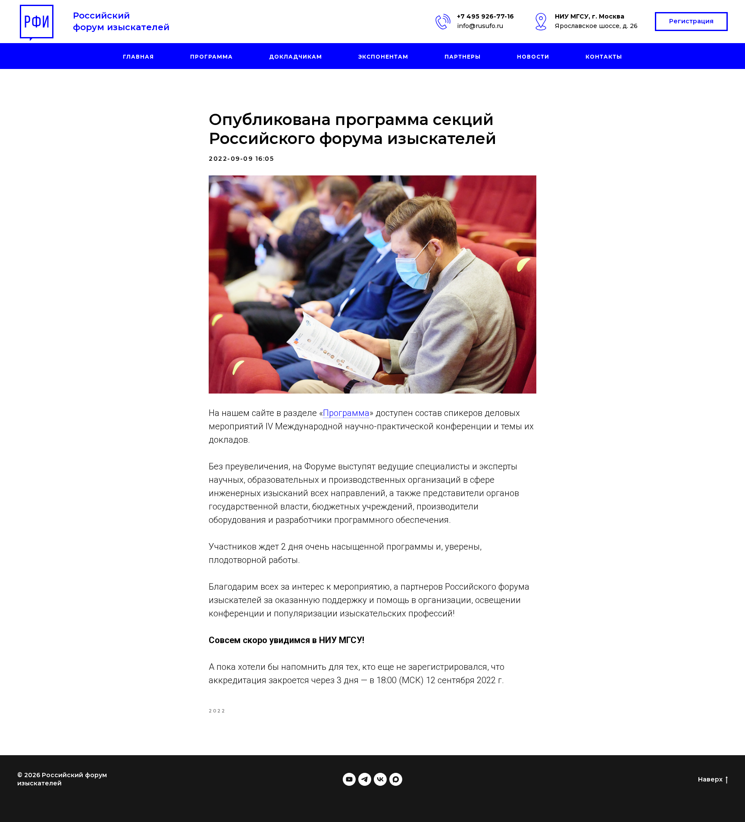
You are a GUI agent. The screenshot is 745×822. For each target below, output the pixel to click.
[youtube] (349, 779)
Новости (533, 56)
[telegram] (364, 779)
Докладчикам (295, 56)
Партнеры (462, 56)
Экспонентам (383, 56)
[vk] (380, 779)
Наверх (710, 779)
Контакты (603, 56)
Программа (211, 56)
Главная (138, 56)
